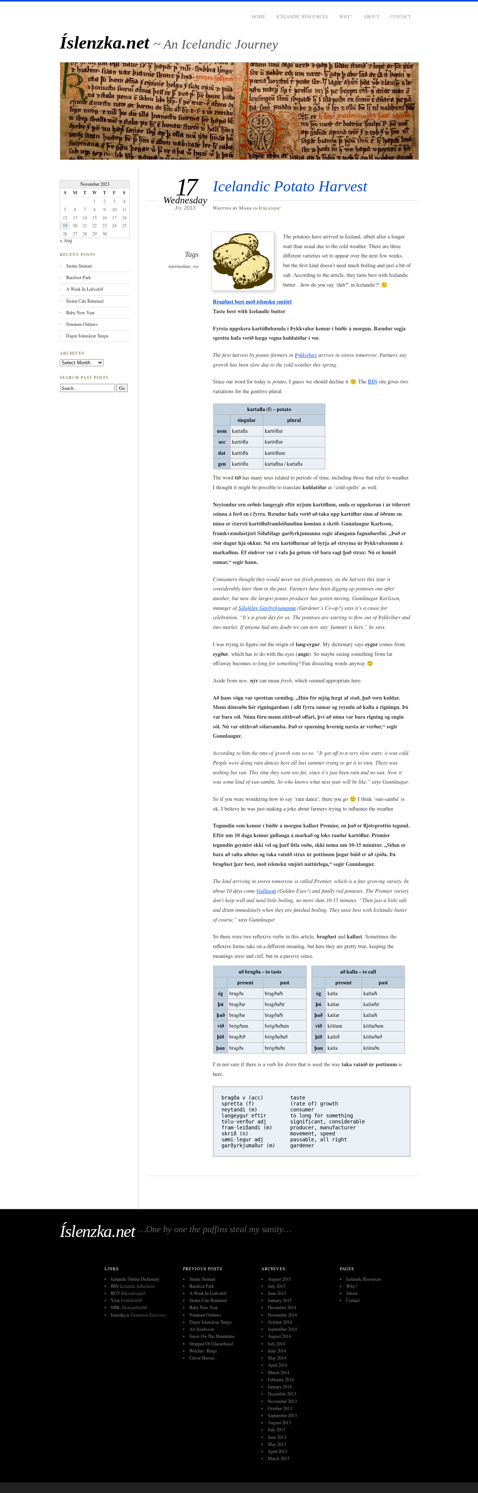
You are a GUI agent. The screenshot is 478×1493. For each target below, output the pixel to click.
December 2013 (282, 1394)
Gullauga (266, 890)
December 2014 (282, 1307)
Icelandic (270, 207)
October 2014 (280, 1322)
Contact (400, 16)
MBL (116, 1307)
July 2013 (276, 1429)
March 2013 (278, 1458)
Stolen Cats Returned (84, 301)
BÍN (372, 381)
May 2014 (277, 1358)
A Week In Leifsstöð (84, 289)
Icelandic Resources (302, 16)
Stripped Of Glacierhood (211, 1344)
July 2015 (276, 1286)
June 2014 (277, 1351)
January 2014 (280, 1386)
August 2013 (279, 1422)
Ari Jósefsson (201, 1329)
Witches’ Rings (203, 1351)
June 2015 (277, 1293)
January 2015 (280, 1300)
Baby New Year (80, 312)
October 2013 (280, 1408)
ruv (196, 266)
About (371, 16)
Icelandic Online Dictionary (135, 1279)
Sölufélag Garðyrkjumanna (267, 607)
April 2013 (277, 1451)
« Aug (66, 240)
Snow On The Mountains (212, 1336)
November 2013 (282, 1401)
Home (258, 16)
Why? (345, 16)
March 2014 (278, 1372)
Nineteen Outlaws (82, 324)
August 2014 (279, 1336)
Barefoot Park (78, 277)
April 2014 (277, 1365)
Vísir (115, 1300)
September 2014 (282, 1329)
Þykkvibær (306, 354)
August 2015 (279, 1279)
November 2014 (282, 1315)
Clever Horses (202, 1358)
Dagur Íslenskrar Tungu (87, 336)
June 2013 (277, 1437)
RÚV (115, 1293)
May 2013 (277, 1444)
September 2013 (282, 1415)
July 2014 (276, 1344)
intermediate (179, 266)
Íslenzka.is (120, 1315)
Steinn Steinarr (79, 266)
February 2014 (281, 1379)
